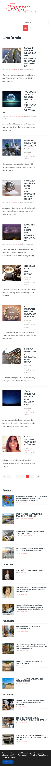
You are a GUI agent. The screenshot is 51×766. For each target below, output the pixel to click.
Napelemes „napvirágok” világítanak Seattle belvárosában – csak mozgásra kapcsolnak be (31, 499)
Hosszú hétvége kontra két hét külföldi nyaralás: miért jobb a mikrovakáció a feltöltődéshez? (30, 607)
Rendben (8, 762)
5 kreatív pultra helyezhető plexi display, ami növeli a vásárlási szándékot (30, 703)
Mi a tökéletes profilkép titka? (29, 570)
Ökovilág (7, 491)
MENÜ (25, 28)
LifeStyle (14, 70)
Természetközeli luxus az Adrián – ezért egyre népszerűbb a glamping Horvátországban (31, 646)
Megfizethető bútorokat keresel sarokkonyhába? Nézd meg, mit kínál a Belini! (32, 737)
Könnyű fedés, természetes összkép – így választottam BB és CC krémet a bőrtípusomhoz (32, 590)
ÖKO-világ (21, 116)
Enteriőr (24, 518)
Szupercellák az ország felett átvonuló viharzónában (30, 233)
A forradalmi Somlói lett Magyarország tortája (30, 311)
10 (38, 477)
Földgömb (8, 621)
